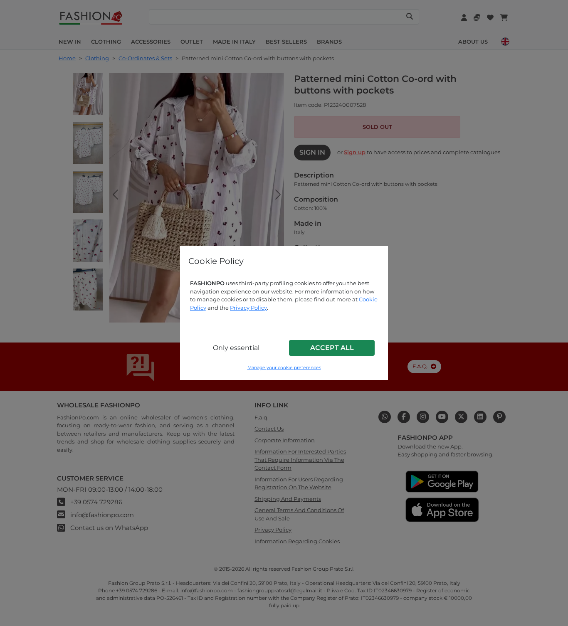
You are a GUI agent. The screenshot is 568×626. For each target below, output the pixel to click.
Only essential (236, 348)
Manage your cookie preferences (284, 367)
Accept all (332, 348)
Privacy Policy (248, 307)
